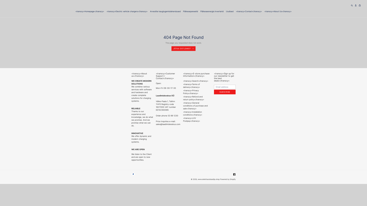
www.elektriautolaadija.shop (209, 179)
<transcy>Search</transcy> (195, 81)
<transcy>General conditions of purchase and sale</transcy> (195, 106)
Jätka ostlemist (182, 49)
